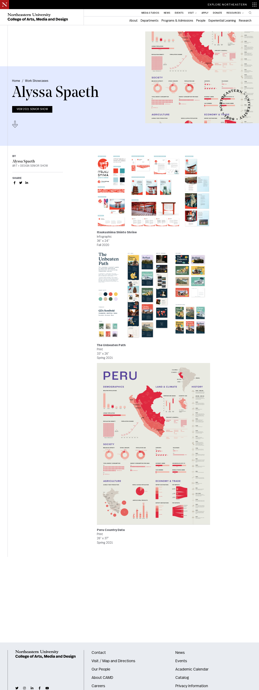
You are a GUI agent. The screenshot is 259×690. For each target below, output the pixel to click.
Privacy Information (191, 686)
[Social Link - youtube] (47, 688)
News (180, 653)
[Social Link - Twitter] (20, 182)
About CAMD (102, 678)
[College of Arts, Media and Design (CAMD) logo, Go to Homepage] (38, 17)
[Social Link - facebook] (39, 688)
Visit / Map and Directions (113, 661)
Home (16, 80)
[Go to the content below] (15, 124)
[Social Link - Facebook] (14, 182)
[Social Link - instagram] (24, 688)
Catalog (182, 678)
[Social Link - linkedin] (32, 688)
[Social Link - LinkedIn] (26, 182)
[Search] (250, 12)
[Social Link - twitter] (16, 688)
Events (181, 661)
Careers (98, 686)
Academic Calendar (192, 669)
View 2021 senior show (32, 109)
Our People (101, 669)
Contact (99, 653)
